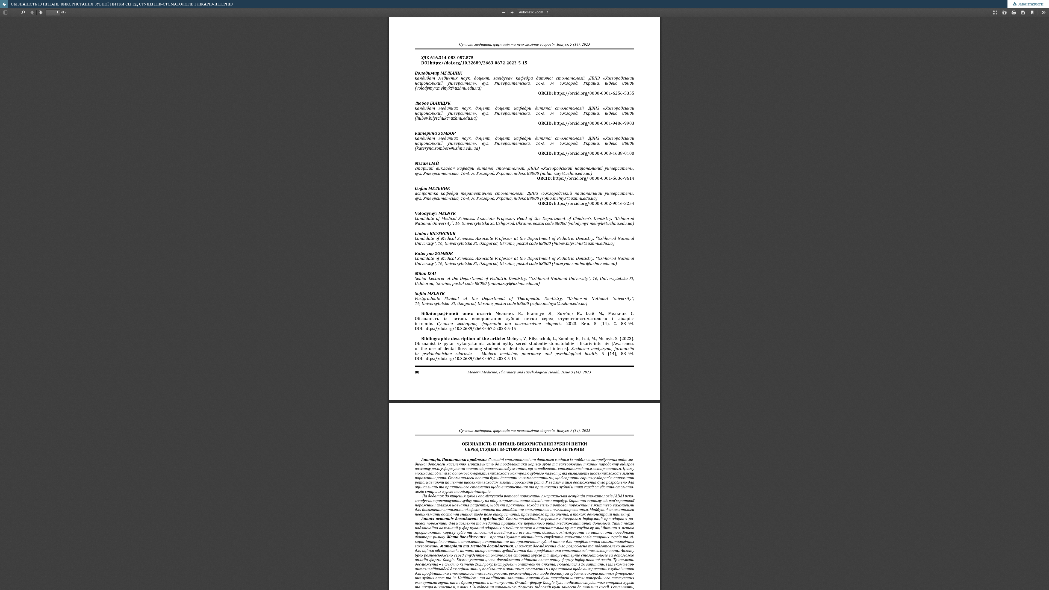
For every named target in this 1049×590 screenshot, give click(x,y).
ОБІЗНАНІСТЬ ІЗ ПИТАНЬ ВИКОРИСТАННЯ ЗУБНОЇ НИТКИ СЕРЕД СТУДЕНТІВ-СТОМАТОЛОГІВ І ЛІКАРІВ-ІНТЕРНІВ (122, 4)
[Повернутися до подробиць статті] (4, 4)
